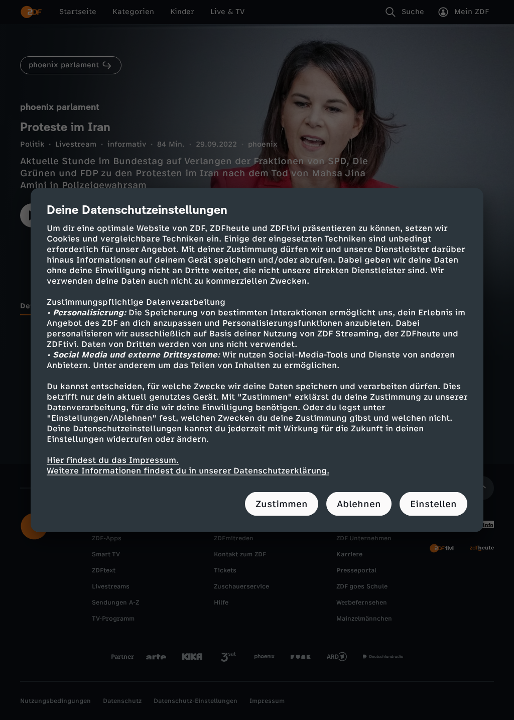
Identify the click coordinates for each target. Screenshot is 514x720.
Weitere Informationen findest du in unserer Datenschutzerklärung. (188, 470)
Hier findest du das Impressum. (113, 460)
